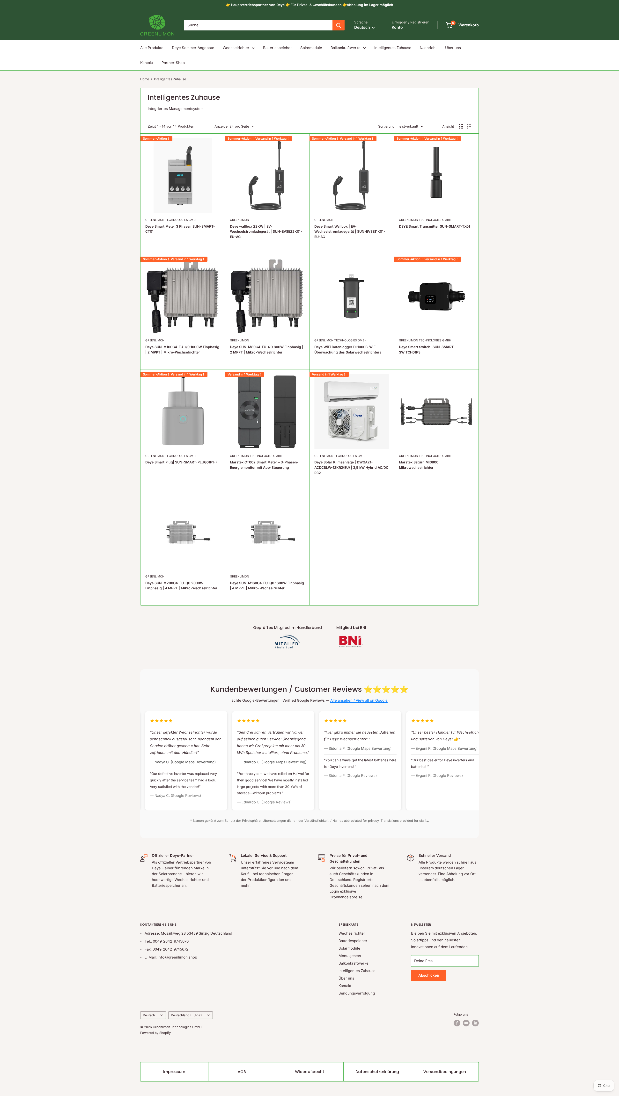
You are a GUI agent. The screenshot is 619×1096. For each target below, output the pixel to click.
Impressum (174, 1071)
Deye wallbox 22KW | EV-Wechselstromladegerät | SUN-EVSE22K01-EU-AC (266, 231)
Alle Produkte (151, 47)
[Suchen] (338, 25)
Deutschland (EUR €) (186, 1015)
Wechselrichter (236, 47)
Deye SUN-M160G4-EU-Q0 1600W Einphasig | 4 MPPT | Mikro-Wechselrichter (267, 585)
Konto (397, 27)
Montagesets (350, 955)
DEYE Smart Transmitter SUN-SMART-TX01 (434, 226)
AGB (242, 1071)
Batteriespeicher (277, 47)
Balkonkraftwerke (346, 47)
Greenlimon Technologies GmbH (171, 220)
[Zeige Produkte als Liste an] (469, 126)
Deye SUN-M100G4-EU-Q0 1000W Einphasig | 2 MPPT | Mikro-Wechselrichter (182, 349)
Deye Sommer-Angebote (193, 47)
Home (144, 79)
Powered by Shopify (155, 1033)
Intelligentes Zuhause (392, 47)
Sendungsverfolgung (357, 993)
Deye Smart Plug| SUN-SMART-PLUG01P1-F (181, 462)
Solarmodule (311, 47)
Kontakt (146, 62)
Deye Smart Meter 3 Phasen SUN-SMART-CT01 (180, 229)
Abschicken (428, 975)
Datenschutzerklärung (377, 1071)
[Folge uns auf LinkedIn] (475, 1023)
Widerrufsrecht (309, 1071)
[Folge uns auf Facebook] (457, 1023)
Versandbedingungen (444, 1071)
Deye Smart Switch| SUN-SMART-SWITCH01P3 (427, 349)
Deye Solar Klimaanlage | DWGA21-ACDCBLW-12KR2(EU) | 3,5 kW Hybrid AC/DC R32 (351, 467)
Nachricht (428, 47)
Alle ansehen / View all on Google (359, 700)
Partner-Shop (173, 62)
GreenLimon (239, 220)
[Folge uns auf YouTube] (466, 1023)
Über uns (453, 47)
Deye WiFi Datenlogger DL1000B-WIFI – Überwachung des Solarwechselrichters (347, 349)
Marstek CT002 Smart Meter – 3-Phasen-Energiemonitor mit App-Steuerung (264, 464)
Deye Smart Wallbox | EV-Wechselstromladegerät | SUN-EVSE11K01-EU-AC (349, 231)
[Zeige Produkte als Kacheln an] (461, 126)
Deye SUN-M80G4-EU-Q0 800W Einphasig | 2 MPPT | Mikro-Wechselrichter (266, 349)
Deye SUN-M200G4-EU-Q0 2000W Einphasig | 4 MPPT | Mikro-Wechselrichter (181, 585)
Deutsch (149, 1015)
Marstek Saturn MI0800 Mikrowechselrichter (418, 464)
